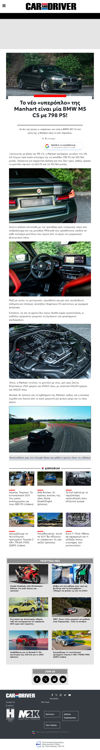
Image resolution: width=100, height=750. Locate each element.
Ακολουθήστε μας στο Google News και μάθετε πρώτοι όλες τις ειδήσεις (50, 457)
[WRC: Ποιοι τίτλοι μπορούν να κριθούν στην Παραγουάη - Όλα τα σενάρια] (71, 607)
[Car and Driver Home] (21, 695)
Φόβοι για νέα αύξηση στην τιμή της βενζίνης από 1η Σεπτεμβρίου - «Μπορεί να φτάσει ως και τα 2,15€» (70, 588)
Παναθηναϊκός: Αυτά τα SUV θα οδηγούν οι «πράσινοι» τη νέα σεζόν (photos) (49, 538)
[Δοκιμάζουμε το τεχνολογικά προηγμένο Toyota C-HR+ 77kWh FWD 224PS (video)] (71, 640)
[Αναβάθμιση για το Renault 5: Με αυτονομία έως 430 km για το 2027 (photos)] (28, 640)
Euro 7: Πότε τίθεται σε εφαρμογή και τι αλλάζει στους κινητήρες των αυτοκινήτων (77, 539)
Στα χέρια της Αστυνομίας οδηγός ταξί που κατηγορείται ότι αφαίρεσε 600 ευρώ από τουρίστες (27, 621)
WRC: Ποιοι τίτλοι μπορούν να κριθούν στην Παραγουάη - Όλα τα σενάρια (71, 620)
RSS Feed (45, 702)
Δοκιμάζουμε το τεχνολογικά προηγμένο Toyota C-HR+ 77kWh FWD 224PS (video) (21, 539)
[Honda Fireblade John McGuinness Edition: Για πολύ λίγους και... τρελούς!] (28, 574)
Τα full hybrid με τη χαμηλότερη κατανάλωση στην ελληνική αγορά (77, 497)
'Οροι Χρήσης (51, 725)
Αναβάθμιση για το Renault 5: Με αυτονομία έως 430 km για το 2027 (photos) (27, 654)
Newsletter (54, 699)
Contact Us (10, 702)
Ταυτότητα (49, 714)
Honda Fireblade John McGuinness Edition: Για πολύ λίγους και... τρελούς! (26, 588)
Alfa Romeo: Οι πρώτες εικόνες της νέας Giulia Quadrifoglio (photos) (48, 498)
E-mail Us (10, 706)
